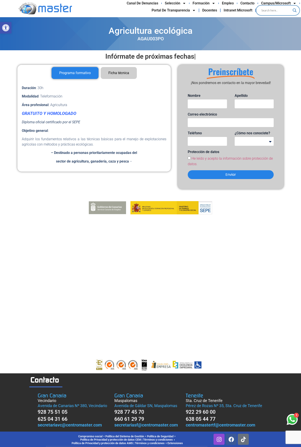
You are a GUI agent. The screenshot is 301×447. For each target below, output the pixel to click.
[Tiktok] (243, 439)
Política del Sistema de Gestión (124, 436)
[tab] (75, 73)
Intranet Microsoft (238, 10)
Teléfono (195, 133)
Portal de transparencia (171, 10)
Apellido (241, 96)
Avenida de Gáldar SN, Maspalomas (145, 405)
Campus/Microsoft (276, 3)
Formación (201, 3)
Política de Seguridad (160, 436)
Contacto (247, 3)
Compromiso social (90, 436)
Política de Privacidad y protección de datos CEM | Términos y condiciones (126, 439)
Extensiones (175, 443)
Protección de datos (203, 152)
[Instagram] (219, 439)
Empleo (228, 3)
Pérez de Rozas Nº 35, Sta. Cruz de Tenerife (224, 405)
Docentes (209, 10)
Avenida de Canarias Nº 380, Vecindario (72, 405)
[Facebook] (231, 439)
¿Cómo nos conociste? (252, 133)
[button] (5, 28)
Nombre (194, 96)
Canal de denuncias (142, 3)
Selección (172, 3)
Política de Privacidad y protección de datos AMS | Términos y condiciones (118, 443)
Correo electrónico (202, 114)
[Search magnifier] (295, 10)
